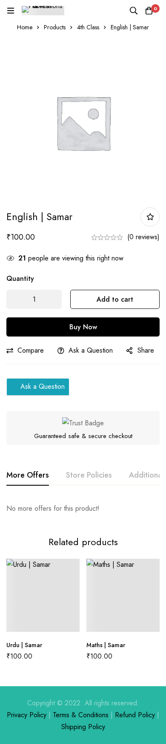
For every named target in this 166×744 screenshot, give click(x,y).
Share (145, 350)
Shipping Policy (83, 727)
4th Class (88, 27)
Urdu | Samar (24, 645)
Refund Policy (135, 715)
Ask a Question (91, 350)
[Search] (133, 10)
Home (24, 27)
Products (55, 27)
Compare (30, 350)
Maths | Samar (105, 645)
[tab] (27, 475)
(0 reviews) (143, 237)
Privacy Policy (26, 715)
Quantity (20, 278)
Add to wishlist (150, 216)
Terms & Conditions (81, 715)
